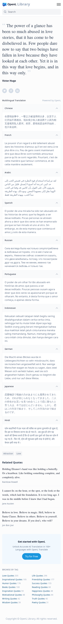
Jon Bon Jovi (8, 525)
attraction (8, 453)
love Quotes (8, 575)
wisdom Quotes (10, 602)
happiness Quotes (41, 591)
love (19, 453)
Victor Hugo (9, 80)
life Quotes (37, 575)
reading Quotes (40, 587)
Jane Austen (8, 503)
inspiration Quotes (11, 591)
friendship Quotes (41, 579)
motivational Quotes (12, 594)
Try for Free (31, 556)
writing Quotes (9, 598)
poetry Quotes (39, 602)
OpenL (57, 100)
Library (23, 4)
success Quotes (39, 583)
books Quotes (9, 587)
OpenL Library (27, 618)
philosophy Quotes (41, 594)
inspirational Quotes (12, 579)
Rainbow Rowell (10, 482)
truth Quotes (38, 598)
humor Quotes (9, 583)
